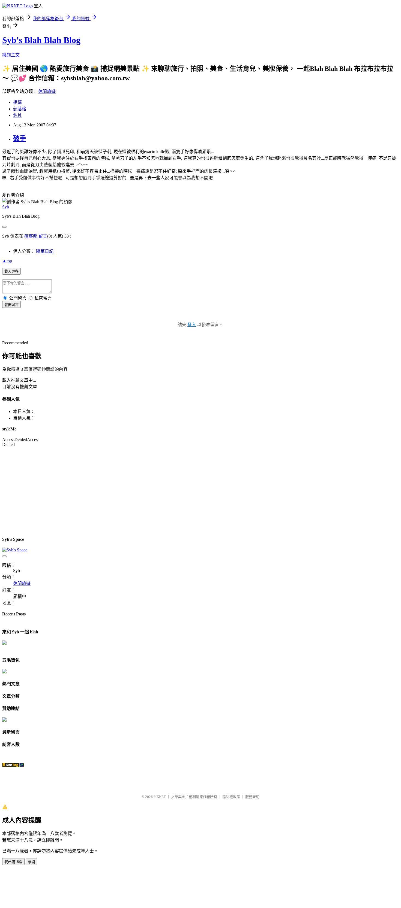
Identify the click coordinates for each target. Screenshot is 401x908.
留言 (42, 236)
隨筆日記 (44, 251)
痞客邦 (30, 236)
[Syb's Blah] (4, 643)
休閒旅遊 (47, 91)
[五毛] (4, 672)
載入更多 (11, 271)
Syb (5, 207)
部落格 (19, 109)
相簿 (17, 102)
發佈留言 (11, 305)
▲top (7, 261)
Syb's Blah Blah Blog (41, 40)
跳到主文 (11, 55)
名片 (17, 115)
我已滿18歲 (13, 862)
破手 (19, 138)
